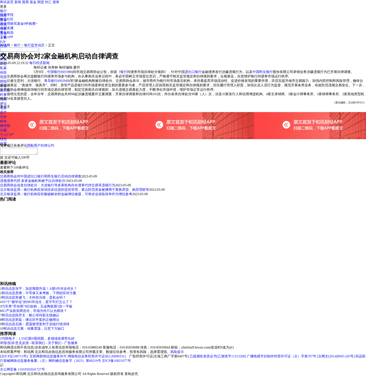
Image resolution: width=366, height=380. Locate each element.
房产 (3, 112)
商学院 (5, 126)
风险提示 (177, 352)
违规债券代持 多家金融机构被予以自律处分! (33, 180)
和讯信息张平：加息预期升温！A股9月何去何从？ (39, 288)
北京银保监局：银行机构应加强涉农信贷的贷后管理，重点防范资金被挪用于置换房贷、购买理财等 (74, 189)
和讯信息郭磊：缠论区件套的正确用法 (30, 319)
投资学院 (7, 14)
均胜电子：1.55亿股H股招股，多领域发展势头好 (38, 338)
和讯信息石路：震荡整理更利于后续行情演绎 (35, 324)
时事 (3, 94)
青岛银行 (51, 80)
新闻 (17, 2)
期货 (40, 2)
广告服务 (71, 343)
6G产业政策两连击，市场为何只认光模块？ (34, 311)
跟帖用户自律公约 (40, 145)
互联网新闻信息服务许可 (48, 356)
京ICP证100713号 (14, 356)
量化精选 (7, 32)
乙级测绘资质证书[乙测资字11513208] (218, 356)
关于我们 (54, 343)
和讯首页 (7, 2)
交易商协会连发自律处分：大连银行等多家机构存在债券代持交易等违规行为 (57, 185)
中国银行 (54, 72)
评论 (3, 103)
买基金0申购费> (25, 23)
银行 (3, 11)
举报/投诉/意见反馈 (14, 343)
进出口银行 (193, 72)
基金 (33, 2)
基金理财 (7, 23)
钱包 (3, 139)
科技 (3, 121)
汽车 (3, 117)
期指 (3, 81)
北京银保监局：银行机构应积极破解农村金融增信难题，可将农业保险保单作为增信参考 (66, 194)
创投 (3, 72)
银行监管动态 (34, 45)
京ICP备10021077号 (116, 360)
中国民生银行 (262, 72)
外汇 (48, 2)
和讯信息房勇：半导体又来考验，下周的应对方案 (39, 293)
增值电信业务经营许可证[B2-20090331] (97, 356)
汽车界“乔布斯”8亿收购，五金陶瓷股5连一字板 (37, 306)
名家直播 (7, 28)
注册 (3, 130)
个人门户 (7, 134)
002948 (64, 80)
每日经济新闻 (39, 63)
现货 (3, 77)
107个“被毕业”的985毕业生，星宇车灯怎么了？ (37, 302)
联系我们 (38, 343)
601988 (67, 72)
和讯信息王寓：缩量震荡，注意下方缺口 (33, 328)
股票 (25, 2)
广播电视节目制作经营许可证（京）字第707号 (281, 356)
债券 (56, 2)
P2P (3, 42)
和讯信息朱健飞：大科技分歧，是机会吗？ (34, 297)
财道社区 (7, 19)
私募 (3, 68)
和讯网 (5, 45)
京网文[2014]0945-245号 (336, 356)
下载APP (6, 37)
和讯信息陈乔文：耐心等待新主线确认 (30, 315)
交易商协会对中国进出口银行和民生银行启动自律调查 (40, 176)
